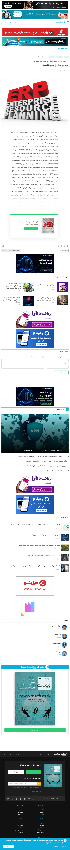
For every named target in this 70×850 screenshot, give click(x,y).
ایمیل (67, 364)
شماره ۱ (48, 71)
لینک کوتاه (7, 250)
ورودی (42, 823)
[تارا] (35, 318)
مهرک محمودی (56, 626)
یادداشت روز (41, 812)
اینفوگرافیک (20, 815)
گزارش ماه (42, 825)
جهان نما (52, 57)
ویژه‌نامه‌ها (20, 823)
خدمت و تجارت (40, 830)
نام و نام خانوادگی (64, 357)
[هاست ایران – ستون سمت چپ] (35, 263)
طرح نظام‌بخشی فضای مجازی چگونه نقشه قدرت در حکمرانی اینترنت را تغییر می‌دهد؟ (42, 456)
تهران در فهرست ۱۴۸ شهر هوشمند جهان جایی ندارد (45, 535)
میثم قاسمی (57, 652)
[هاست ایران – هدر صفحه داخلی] (35, 41)
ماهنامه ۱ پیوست (31, 229)
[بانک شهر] (35, 32)
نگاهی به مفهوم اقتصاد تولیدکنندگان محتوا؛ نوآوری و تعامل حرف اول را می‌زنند (13, 286)
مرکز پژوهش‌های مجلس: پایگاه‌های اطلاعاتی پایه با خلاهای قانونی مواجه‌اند (45, 466)
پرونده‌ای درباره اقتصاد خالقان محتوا (46, 286)
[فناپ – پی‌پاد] (35, 338)
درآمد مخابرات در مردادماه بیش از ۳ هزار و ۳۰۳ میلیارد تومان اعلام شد (46, 461)
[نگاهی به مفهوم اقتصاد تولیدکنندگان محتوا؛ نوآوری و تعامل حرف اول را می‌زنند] (28, 292)
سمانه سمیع (57, 643)
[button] (68, 22)
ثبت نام (7, 22)
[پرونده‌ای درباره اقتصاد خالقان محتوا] (62, 292)
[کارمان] (35, 606)
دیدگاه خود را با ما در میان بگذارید (36, 357)
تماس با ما (20, 825)
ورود (15, 22)
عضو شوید (56, 846)
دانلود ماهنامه (33, 772)
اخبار (43, 810)
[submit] (39, 783)
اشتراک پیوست (35, 730)
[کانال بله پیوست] (35, 14)
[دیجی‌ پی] (35, 5)
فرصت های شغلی (19, 830)
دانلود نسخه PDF (64, 250)
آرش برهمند (57, 634)
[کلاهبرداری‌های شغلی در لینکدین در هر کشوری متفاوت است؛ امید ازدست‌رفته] (28, 306)
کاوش (42, 815)
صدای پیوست (20, 810)
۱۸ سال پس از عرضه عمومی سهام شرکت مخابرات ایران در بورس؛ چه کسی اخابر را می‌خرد (34, 566)
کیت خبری (20, 832)
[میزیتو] (35, 586)
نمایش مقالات (15, 772)
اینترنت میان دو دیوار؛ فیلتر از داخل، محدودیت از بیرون (44, 555)
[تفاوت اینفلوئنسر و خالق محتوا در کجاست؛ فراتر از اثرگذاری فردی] (62, 305)
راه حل (42, 835)
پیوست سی (20, 812)
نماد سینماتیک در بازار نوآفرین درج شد (56, 471)
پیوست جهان (62, 48)
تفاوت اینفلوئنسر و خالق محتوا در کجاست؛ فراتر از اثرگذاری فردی (46, 299)
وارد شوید (9, 846)
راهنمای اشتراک (19, 828)
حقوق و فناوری (40, 832)
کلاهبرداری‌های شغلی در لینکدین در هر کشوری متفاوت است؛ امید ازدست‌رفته (11, 299)
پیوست (66, 57)
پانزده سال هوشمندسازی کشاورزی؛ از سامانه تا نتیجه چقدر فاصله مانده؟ (39, 545)
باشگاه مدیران (41, 828)
